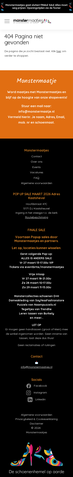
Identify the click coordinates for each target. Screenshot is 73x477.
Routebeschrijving (36, 217)
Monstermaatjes (36, 432)
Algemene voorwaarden (36, 183)
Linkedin (40, 399)
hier (58, 51)
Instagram (40, 392)
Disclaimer (36, 423)
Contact (36, 156)
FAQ (36, 178)
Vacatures (36, 172)
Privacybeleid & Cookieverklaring (36, 419)
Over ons (36, 161)
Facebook (40, 385)
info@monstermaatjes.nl (36, 367)
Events (36, 167)
